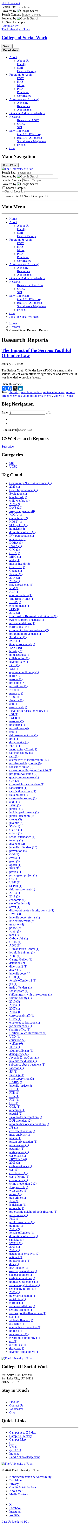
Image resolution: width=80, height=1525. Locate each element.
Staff (20, 67)
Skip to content (11, 3)
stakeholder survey (23, 798)
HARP (15, 1082)
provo (15, 872)
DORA (16, 542)
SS (13, 1071)
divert (15, 970)
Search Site (12, 196)
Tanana (16, 574)
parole (15, 675)
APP (14, 591)
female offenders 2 (22, 980)
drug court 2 (19, 742)
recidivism (17, 539)
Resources (23, 106)
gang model (18, 1187)
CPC (14, 549)
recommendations (22, 623)
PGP (14, 868)
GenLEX (17, 567)
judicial (16, 808)
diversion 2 (18, 966)
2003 (14, 1246)
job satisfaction (20, 1026)
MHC (15, 556)
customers (17, 1155)
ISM (14, 668)
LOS (14, 665)
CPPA (15, 1019)
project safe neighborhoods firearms (33, 1211)
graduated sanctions (23, 1281)
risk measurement (22, 889)
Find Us (14, 1402)
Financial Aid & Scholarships (27, 113)
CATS (15, 942)
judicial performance (24, 812)
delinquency (19, 1054)
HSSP (15, 602)
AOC (14, 956)
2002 (14, 1250)
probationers (19, 728)
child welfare (19, 500)
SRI (19, 127)
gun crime (17, 1197)
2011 (14, 896)
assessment (18, 707)
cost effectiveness (22, 1131)
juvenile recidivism (23, 1061)
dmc (14, 1264)
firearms (16, 700)
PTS (14, 1099)
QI (13, 879)
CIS (11, 1443)
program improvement (25, 633)
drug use (16, 1348)
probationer (18, 686)
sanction (16, 1068)
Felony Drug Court (23, 749)
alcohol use (18, 1344)
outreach (16, 1208)
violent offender (63, 395)
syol (49, 395)
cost (13, 1169)
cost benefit (18, 1173)
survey (15, 819)
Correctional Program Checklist (30, 770)
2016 (14, 581)
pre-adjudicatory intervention (29, 1124)
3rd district (18, 637)
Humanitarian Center (24, 949)
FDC (14, 745)
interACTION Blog (29, 134)
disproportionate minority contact (31, 910)
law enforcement (21, 921)
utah (14, 560)
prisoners (17, 724)
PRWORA (18, 1159)
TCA (14, 1047)
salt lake (16, 1239)
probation (17, 682)
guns (14, 1201)
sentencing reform (22, 1288)
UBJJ (14, 882)
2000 (14, 1292)
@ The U (15, 1450)
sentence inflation (53, 392)
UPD (14, 1036)
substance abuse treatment (27, 1064)
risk (13, 731)
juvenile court (19, 973)
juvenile (16, 822)
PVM (14, 689)
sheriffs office (19, 1029)
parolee (16, 679)
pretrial (15, 1113)
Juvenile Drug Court (24, 1057)
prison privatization (23, 1141)
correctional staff (21, 1015)
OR (13, 1103)
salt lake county (21, 752)
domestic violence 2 (23, 1236)
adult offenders (21, 595)
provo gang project (23, 875)
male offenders (20, 987)
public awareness (22, 1222)
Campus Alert (10, 25)
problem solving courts (25, 763)
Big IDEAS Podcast (29, 137)
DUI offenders (20, 1120)
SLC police (18, 525)
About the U (17, 1491)
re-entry (16, 693)
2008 (14, 1005)
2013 (14, 893)
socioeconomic (20, 1274)
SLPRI (15, 886)
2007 (14, 1008)
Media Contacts (19, 1494)
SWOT (16, 1243)
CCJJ (14, 977)
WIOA (15, 514)
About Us (23, 60)
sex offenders (19, 903)
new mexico (19, 1334)
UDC (14, 696)
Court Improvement (23, 490)
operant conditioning (24, 672)
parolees (16, 721)
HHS (20, 81)
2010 (14, 1001)
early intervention (22, 1278)
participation (19, 1152)
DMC (15, 914)
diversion (17, 843)
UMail (13, 1446)
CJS (14, 780)
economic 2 (18, 1180)
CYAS (15, 829)
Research (15, 116)
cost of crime (19, 1176)
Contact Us (16, 1405)
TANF (15, 647)
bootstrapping (19, 1260)
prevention (18, 850)
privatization (19, 1145)
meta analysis (19, 1134)
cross (14, 858)
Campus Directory (20, 1436)
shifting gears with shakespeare (30, 994)
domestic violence (22, 532)
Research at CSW (28, 120)
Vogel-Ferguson (22, 511)
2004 (14, 1229)
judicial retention (21, 815)
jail (13, 984)
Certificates (24, 95)
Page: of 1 (26, 412)
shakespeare (18, 991)
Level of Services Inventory (28, 710)
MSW (20, 85)
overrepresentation (22, 1295)
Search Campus (33, 196)
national (16, 1257)
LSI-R (15, 717)
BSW (20, 78)
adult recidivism (21, 1050)
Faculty (21, 64)
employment (19, 605)
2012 (14, 612)
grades (15, 1330)
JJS (13, 1127)
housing (16, 651)
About (13, 57)
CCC (14, 553)
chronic (13, 392)
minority (16, 924)
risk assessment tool (23, 735)
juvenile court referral (24, 917)
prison (15, 1138)
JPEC (15, 805)
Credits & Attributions (22, 1487)
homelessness (19, 654)
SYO (14, 826)
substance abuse (21, 766)
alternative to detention (25, 1327)
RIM (14, 588)
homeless (17, 528)
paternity (16, 1148)
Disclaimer (16, 1480)
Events (21, 144)
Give (12, 148)
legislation (17, 1204)
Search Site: (9, 7)
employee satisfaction (24, 1022)
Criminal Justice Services (26, 784)
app (13, 703)
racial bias (17, 1299)
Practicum (23, 92)
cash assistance (20, 1166)
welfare (16, 1043)
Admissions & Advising (24, 99)
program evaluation (23, 773)
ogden (15, 865)
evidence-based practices (26, 619)
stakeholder (18, 794)
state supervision (21, 1078)
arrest (14, 907)
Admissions (24, 109)
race (14, 935)
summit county (20, 998)
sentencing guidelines (24, 1285)
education (17, 1040)
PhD (20, 88)
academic (17, 1323)
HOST (15, 521)
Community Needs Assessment (30, 483)
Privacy (14, 1483)
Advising (22, 102)
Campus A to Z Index (22, 1432)
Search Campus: (12, 14)
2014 (14, 577)
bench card (18, 497)
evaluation (18, 518)
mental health (19, 563)
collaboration (19, 658)
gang (14, 861)
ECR (14, 640)
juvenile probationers (24, 1351)
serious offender (21, 1309)
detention (17, 963)
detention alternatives (24, 1253)
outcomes (17, 1110)
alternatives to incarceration (29, 759)
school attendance (22, 836)
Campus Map (17, 1439)
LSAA (15, 546)
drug (14, 738)
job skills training (22, 952)
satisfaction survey (22, 791)
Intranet (14, 1453)
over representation (23, 1271)
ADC (14, 945)
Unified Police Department (27, 1033)
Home (13, 218)
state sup (16, 1075)
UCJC (21, 123)
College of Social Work (24, 37)
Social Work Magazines (31, 141)
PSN (14, 1218)
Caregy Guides (20, 959)
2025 (14, 486)
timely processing (22, 644)
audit (14, 801)
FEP (14, 609)
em (13, 1341)
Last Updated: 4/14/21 (15, 1521)
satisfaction (18, 787)
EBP (14, 1089)
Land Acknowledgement (24, 1457)
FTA (14, 1096)
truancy (16, 840)
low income (18, 1267)
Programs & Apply (20, 74)
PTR (14, 1092)
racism (15, 1194)
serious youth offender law (29, 395)
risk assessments (21, 584)
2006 (14, 1012)
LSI (13, 714)
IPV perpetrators (21, 535)
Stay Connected (19, 130)
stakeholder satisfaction (25, 1117)
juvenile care (19, 661)
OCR (14, 1106)
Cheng (15, 570)
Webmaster (16, 1409)
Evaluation (18, 493)
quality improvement (24, 777)
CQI (14, 854)
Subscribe (8, 446)
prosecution (18, 1215)
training (16, 1225)
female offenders (21, 1232)
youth (15, 931)
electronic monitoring (24, 1337)
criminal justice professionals (29, 630)
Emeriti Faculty (26, 71)
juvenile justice (20, 1085)
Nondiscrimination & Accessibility (30, 1476)
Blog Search (9, 429)
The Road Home (21, 598)
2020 (14, 504)
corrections (19, 626)
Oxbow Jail (18, 938)
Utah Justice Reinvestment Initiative (33, 616)
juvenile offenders (31, 392)
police (15, 928)
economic (17, 900)
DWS (15, 507)
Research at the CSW (30, 285)
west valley (18, 1190)
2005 (14, 1162)
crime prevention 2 (23, 1183)
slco (13, 756)
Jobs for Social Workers (23, 316)
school (15, 833)
